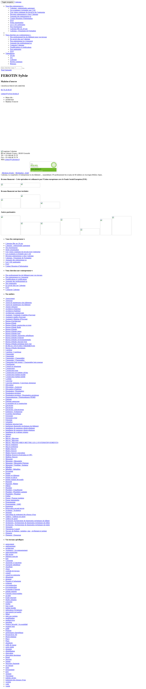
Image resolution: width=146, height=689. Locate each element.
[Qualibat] (106, 234)
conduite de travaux (12, 571)
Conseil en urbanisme (13, 366)
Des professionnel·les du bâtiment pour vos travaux (28, 37)
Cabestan (18, 2)
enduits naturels (11, 591)
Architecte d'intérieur (13, 311)
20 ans (12, 55)
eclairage (8, 583)
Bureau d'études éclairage (14, 338)
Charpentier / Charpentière (15, 358)
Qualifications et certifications (20, 47)
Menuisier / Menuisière (13, 461)
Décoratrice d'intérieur (13, 389)
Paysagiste (9, 471)
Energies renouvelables (13, 593)
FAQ (12, 20)
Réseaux (13, 64)
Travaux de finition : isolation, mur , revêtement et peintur (26, 531)
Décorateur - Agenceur (13, 387)
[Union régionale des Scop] (50, 234)
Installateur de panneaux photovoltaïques (20, 428)
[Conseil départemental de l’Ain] (10, 208)
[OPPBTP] (90, 234)
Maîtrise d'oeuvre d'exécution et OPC (18, 455)
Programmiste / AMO (13, 504)
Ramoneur (9, 506)
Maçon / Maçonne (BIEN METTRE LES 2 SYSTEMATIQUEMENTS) (31, 442)
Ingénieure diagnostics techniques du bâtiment (22, 426)
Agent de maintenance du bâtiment (17, 305)
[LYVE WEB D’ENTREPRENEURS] (30, 208)
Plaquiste (8, 482)
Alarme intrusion (11, 307)
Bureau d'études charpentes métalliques (19, 335)
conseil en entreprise (12, 575)
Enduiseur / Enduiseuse (13, 412)
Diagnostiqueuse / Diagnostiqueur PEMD (20, 397)
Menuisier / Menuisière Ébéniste (17, 463)
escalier (8, 596)
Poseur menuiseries (12, 500)
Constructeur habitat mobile (15, 377)
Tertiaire (8, 674)
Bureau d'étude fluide (13, 327)
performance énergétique (14, 633)
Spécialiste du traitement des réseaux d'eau (20, 514)
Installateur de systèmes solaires (16, 432)
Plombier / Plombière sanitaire (16, 492)
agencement (9, 544)
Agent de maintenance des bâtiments (18, 303)
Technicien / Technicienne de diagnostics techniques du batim (27, 525)
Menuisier (9, 459)
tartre (7, 668)
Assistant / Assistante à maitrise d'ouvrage (20, 315)
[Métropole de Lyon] (50, 208)
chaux (7, 569)
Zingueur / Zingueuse (13, 535)
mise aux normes (11, 616)
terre (7, 672)
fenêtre (7, 604)
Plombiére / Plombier (13, 494)
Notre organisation (16, 23)
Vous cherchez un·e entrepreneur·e (18, 35)
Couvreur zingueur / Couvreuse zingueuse (20, 383)
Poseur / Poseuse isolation (14, 498)
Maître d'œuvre (10, 449)
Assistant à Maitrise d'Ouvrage (16, 319)
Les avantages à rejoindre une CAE (23, 10)
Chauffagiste (10, 364)
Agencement (10, 298)
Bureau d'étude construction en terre (18, 325)
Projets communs (16, 62)
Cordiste (8, 379)
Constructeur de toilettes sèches (16, 373)
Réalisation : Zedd (22, 173)
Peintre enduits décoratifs (14, 480)
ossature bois (10, 626)
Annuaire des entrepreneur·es (20, 16)
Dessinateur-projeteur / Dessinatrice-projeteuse (22, 395)
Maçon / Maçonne (12, 438)
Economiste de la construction (16, 403)
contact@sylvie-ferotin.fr (10, 94)
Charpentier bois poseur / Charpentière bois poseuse (24, 362)
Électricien (9, 408)
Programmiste (10, 502)
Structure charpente (12, 663)
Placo (7, 639)
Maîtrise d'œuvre (11, 457)
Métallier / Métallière (12, 469)
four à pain (9, 606)
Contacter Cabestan (17, 45)
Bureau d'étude (10, 323)
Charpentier (9, 354)
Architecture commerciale (14, 313)
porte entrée (9, 647)
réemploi (8, 649)
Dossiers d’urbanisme (13, 581)
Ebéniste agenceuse (12, 401)
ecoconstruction (11, 585)
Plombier (8, 488)
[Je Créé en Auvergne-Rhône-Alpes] (10, 234)
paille (7, 628)
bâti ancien (9, 554)
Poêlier (7, 496)
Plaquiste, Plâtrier (11, 484)
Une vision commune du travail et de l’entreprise (27, 12)
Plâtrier (8, 486)
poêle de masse (10, 645)
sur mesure (9, 665)
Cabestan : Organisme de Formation (23, 31)
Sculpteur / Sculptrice (13, 510)
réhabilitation (10, 651)
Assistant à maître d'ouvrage (15, 317)
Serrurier (8, 512)
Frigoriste (8, 420)
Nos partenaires (15, 49)
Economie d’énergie (12, 589)
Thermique (9, 676)
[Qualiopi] (121, 234)
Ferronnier (9, 416)
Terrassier (8, 527)
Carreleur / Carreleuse (13, 352)
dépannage (9, 577)
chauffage (9, 567)
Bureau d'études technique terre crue (18, 344)
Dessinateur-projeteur (13, 393)
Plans (7, 641)
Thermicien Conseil (12, 529)
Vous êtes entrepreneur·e (14, 6)
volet (7, 684)
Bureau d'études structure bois (16, 342)
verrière (8, 682)
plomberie (9, 643)
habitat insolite (10, 608)
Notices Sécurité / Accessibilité (16, 624)
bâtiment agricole (11, 556)
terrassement (9, 670)
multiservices (10, 620)
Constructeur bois (11, 370)
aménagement (10, 546)
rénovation (9, 653)
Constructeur (10, 368)
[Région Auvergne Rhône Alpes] (30, 187)
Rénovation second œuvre (14, 508)
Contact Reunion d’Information (21, 18)
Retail (7, 657)
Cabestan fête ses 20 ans (18, 29)
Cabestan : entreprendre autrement (22, 8)
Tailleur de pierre (11, 519)
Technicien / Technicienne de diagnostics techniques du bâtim (27, 523)
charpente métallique (12, 565)
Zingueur (8, 533)
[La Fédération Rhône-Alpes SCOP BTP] (70, 234)
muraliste (8, 622)
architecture (9, 548)
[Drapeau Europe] (10, 187)
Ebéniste (8, 399)
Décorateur (9, 385)
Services (8, 659)
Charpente (9, 561)
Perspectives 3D (11, 635)
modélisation (10, 618)
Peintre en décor (11, 477)
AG (11, 58)
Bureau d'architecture (13, 321)
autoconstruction (11, 552)
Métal (7, 614)
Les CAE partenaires (17, 25)
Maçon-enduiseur (11, 447)
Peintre (7, 473)
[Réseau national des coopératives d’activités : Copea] (30, 234)
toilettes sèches (10, 678)
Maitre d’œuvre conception (15, 453)
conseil (7, 573)
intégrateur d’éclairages (13, 610)
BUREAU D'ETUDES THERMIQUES (20, 346)
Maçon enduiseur (11, 445)
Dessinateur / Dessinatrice (14, 391)
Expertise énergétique (13, 414)
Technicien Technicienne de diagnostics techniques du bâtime (27, 521)
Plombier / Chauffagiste (13, 490)
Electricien (9, 405)
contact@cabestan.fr (12, 159)
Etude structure (10, 598)
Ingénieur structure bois (13, 424)
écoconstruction (11, 587)
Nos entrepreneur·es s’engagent (21, 41)
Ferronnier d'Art (11, 418)
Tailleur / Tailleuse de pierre (15, 517)
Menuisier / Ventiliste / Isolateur (16, 465)
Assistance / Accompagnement (16, 550)
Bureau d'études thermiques (15, 348)
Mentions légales (8, 173)
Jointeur (8, 434)
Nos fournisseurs (16, 27)
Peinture (8, 631)
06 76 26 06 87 (6, 90)
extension (8, 602)
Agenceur (9, 301)
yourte (7, 686)
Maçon (7, 436)
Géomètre (9, 422)
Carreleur (8, 350)
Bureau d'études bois (12, 333)
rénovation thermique (13, 655)
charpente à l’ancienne (13, 563)
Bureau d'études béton (13, 331)
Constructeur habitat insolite (15, 375)
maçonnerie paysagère (13, 612)
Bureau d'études (11, 329)
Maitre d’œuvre (11, 451)
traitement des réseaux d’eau (15, 680)
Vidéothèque (10, 53)
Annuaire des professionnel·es (21, 43)
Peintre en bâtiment (12, 475)
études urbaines (11, 600)
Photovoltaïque (10, 637)
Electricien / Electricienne (14, 410)
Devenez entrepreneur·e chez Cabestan (24, 14)
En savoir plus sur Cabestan (20, 39)
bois (6, 558)
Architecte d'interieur (13, 309)
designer (8, 579)
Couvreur (8, 381)
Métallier (8, 467)
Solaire (7, 661)
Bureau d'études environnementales (18, 340)
